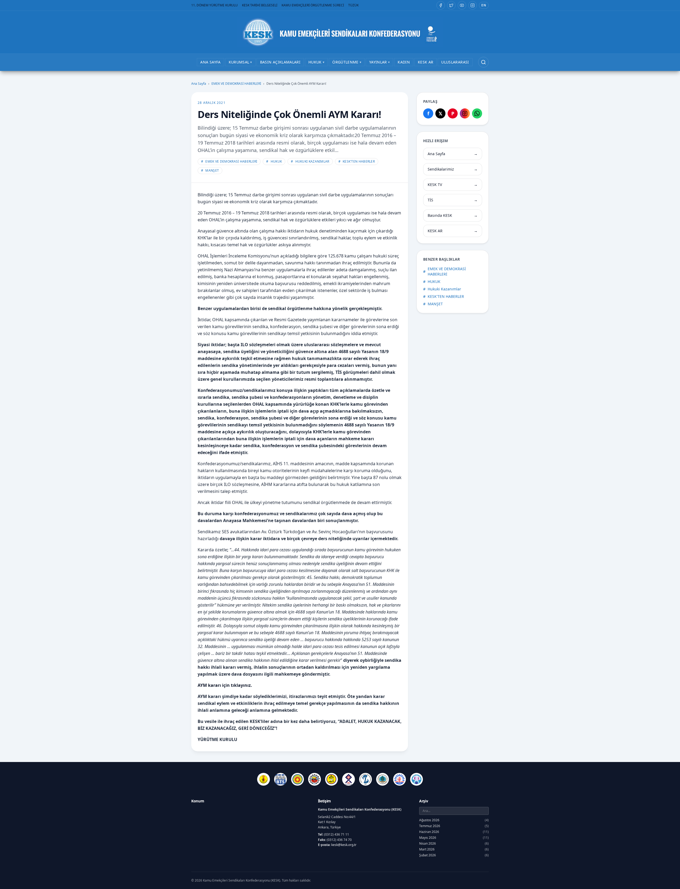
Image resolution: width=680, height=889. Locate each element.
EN (483, 5)
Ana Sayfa (198, 84)
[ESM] (314, 779)
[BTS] (280, 779)
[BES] (263, 779)
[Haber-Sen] (331, 779)
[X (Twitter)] (451, 5)
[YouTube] (462, 5)
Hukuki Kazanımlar (310, 161)
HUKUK (274, 161)
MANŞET (210, 170)
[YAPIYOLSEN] (416, 779)
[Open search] (483, 62)
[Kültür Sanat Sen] (348, 779)
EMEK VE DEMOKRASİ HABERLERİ (236, 84)
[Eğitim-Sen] (297, 779)
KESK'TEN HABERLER (356, 161)
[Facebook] (440, 5)
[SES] (365, 779)
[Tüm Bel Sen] (399, 779)
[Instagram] (472, 5)
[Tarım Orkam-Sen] (382, 779)
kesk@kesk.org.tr (343, 845)
